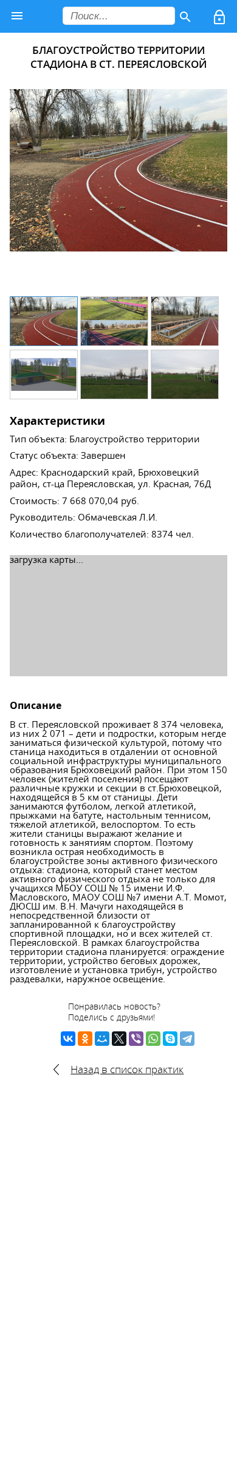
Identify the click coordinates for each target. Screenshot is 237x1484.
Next (211, 188)
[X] (119, 1038)
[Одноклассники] (85, 1038)
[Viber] (136, 1038)
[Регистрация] (220, 19)
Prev (25, 188)
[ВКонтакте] (68, 1038)
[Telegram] (187, 1038)
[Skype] (170, 1038)
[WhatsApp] (153, 1038)
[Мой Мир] (102, 1038)
